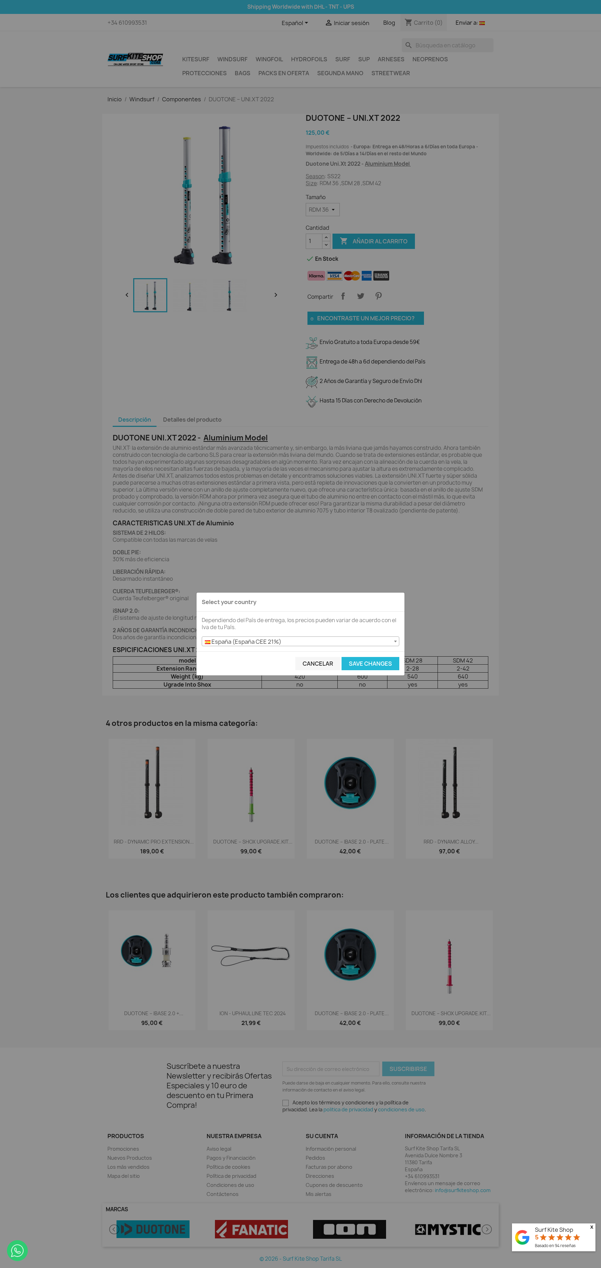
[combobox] (300, 641)
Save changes (370, 663)
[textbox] (300, 642)
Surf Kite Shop (554, 1230)
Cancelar (318, 663)
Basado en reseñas (555, 1245)
